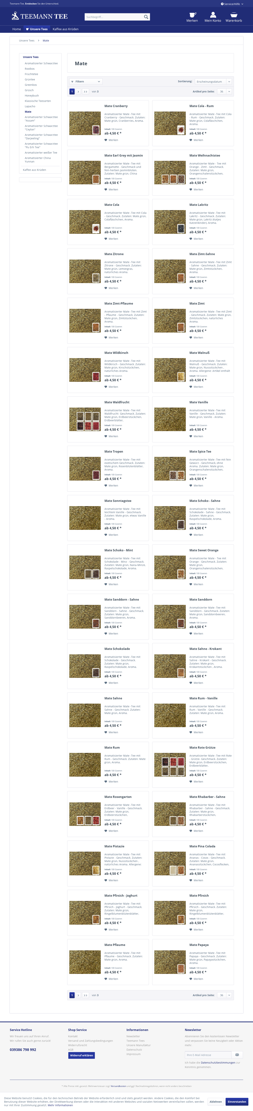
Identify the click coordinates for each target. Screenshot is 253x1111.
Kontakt (73, 1036)
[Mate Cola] (85, 222)
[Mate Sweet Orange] (170, 567)
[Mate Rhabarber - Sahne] (170, 814)
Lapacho (30, 106)
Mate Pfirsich (199, 896)
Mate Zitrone (114, 254)
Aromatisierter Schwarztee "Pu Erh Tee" (41, 145)
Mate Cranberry (116, 106)
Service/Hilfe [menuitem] (232, 4)
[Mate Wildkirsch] (85, 370)
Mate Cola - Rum (201, 106)
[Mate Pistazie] (85, 863)
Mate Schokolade (117, 649)
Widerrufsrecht (77, 1045)
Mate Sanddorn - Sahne (121, 600)
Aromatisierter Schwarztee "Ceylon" (41, 127)
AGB (70, 1049)
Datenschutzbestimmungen (218, 1062)
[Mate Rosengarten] (85, 814)
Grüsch (29, 90)
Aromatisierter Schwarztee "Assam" (41, 118)
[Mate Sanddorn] (170, 617)
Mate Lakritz (198, 205)
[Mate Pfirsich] (170, 913)
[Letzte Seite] (85, 91)
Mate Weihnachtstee (204, 155)
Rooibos (30, 68)
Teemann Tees (135, 1040)
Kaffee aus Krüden (34, 170)
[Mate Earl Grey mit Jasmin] (85, 173)
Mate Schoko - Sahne (204, 501)
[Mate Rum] (85, 765)
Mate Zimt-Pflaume (118, 303)
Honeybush (32, 95)
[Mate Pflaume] (85, 962)
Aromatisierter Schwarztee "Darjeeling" (41, 136)
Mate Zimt (197, 303)
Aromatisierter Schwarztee (41, 63)
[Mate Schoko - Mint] (85, 567)
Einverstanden (237, 1101)
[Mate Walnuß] (170, 370)
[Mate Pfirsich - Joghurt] (85, 913)
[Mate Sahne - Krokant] (170, 666)
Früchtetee (31, 74)
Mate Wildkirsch (116, 353)
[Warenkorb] (233, 17)
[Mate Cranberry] (85, 123)
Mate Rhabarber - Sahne (207, 797)
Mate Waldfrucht (116, 402)
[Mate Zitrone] (85, 271)
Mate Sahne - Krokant (205, 649)
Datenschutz (134, 1049)
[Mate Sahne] (85, 715)
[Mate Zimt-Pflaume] (85, 321)
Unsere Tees (31, 57)
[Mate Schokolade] (85, 666)
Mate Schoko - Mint (118, 550)
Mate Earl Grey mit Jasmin (123, 155)
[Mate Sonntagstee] (85, 518)
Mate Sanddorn (200, 600)
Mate (28, 111)
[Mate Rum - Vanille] (170, 715)
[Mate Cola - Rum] (170, 123)
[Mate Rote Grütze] (170, 765)
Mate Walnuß (199, 353)
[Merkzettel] (192, 17)
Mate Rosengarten (118, 797)
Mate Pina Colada (202, 846)
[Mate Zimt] (170, 321)
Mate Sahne (113, 698)
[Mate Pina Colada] (170, 863)
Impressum (133, 1054)
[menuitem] (117, 17)
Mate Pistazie (114, 846)
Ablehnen (216, 1101)
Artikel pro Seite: (203, 91)
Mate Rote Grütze (202, 748)
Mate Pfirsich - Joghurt (120, 896)
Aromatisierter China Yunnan (38, 159)
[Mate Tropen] (85, 469)
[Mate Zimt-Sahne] (170, 271)
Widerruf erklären (81, 1055)
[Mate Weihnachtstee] (170, 173)
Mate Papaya (199, 945)
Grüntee (30, 79)
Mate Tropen (113, 452)
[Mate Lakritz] (170, 222)
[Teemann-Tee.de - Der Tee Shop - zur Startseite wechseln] (40, 16)
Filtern (79, 81)
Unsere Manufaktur (138, 1045)
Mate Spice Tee (200, 452)
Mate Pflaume (114, 945)
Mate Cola (111, 205)
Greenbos (31, 85)
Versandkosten (118, 1086)
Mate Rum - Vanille (203, 698)
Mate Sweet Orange (203, 550)
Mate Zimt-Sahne (202, 254)
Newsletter (133, 1036)
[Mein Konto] (212, 17)
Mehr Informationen (60, 1105)
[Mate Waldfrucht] (85, 419)
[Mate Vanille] (170, 419)
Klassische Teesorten (38, 101)
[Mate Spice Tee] (170, 469)
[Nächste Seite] (78, 91)
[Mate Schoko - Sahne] (170, 518)
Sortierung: (185, 81)
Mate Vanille (198, 402)
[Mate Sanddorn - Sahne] (85, 617)
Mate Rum (112, 748)
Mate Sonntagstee (117, 501)
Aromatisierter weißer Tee (41, 152)
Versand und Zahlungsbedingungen (90, 1040)
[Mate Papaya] (170, 962)
